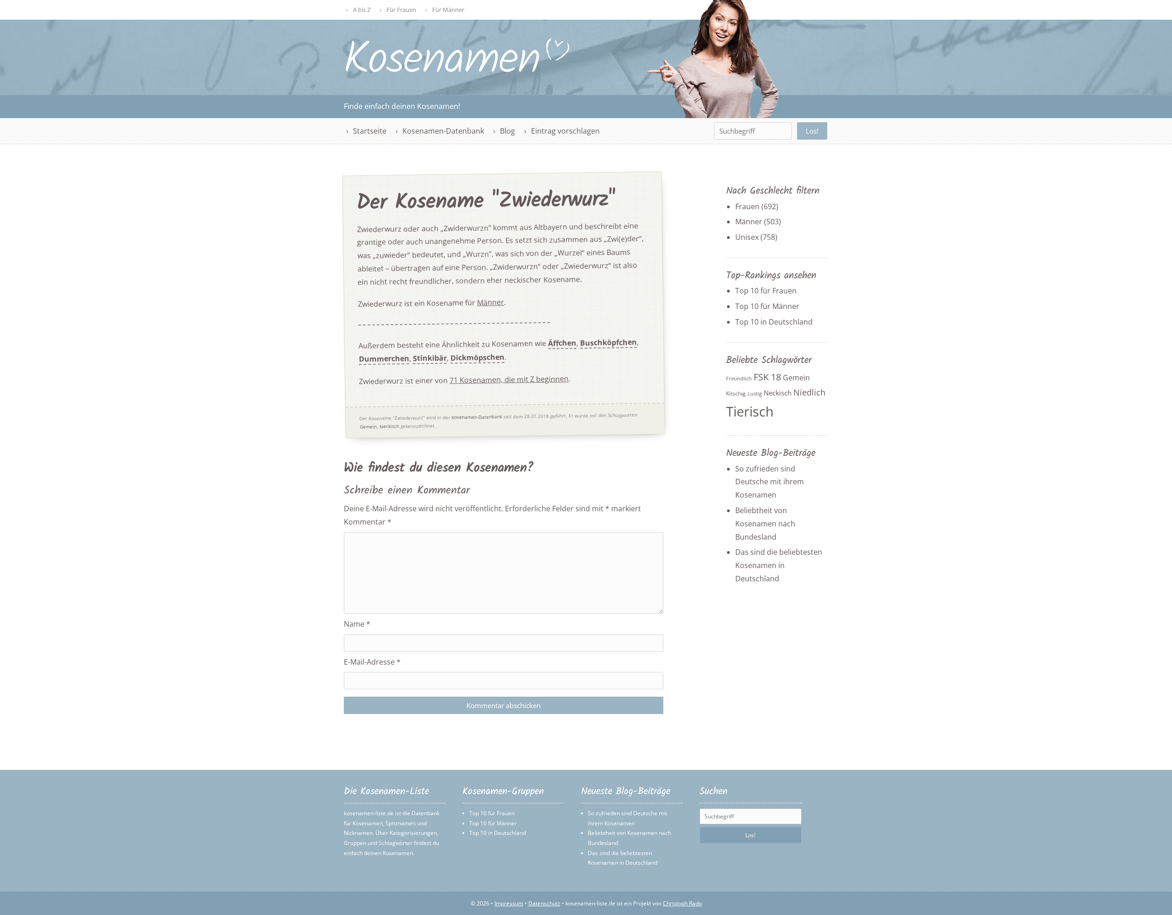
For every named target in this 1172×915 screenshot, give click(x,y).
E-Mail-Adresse (372, 662)
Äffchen (562, 343)
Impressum (508, 903)
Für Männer (448, 9)
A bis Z (361, 9)
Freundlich (739, 378)
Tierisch (750, 411)
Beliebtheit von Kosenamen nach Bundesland (765, 523)
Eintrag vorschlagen (565, 131)
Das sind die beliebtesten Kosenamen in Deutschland (778, 565)
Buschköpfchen (608, 342)
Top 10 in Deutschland (774, 322)
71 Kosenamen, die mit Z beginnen (509, 379)
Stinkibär (430, 358)
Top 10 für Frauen (766, 291)
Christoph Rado (682, 903)
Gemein (368, 426)
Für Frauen (401, 9)
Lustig (755, 393)
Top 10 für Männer (767, 306)
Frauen (747, 206)
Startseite (369, 131)
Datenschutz (544, 903)
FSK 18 (767, 377)
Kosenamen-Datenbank (443, 131)
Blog (507, 131)
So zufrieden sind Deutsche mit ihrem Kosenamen (769, 482)
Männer (490, 303)
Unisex (747, 237)
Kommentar (367, 522)
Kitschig (736, 393)
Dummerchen (384, 358)
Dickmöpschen (477, 357)
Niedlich (809, 392)
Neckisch (389, 426)
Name (357, 624)
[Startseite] (457, 72)
